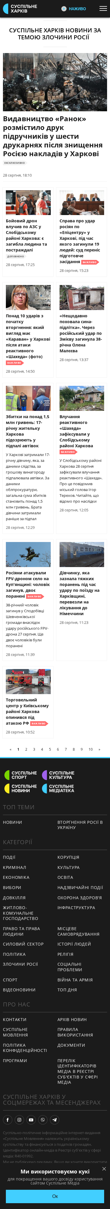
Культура (68, 867)
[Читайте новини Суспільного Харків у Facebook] (7, 1119)
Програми (15, 1060)
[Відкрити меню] (104, 8)
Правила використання (75, 1032)
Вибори (12, 887)
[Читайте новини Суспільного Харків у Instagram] (19, 1119)
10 (91, 749)
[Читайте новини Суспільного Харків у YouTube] (31, 1119)
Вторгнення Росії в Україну (80, 824)
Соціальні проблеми (70, 966)
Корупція (68, 857)
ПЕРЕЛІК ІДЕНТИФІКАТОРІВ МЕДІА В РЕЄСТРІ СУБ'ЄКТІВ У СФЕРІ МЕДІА (77, 1071)
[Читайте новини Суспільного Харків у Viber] (43, 1119)
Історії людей (74, 944)
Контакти (15, 1019)
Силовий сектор (23, 944)
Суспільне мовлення (15, 1032)
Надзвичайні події (80, 887)
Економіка (16, 877)
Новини (12, 822)
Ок (55, 1196)
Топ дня (67, 989)
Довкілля (14, 897)
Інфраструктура (76, 907)
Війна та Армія (75, 980)
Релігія (65, 954)
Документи (71, 1045)
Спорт (10, 980)
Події (9, 857)
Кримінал (14, 867)
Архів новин (72, 1019)
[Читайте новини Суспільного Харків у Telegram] (54, 1119)
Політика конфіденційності (25, 1047)
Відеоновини (19, 989)
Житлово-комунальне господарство (20, 913)
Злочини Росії (20, 964)
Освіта (65, 877)
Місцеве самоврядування (78, 931)
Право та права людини (21, 931)
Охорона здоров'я (79, 897)
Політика (14, 954)
